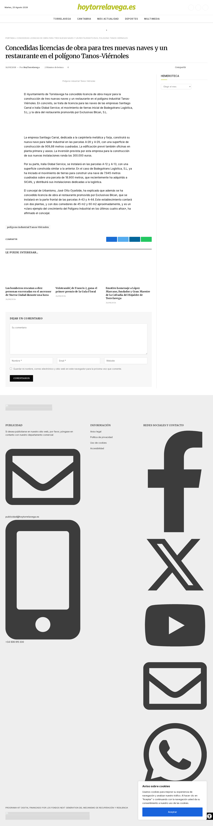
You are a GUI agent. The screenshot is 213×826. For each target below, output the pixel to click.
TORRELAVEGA (62, 18)
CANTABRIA (84, 18)
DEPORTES (131, 18)
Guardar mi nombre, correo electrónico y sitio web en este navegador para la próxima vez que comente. (67, 368)
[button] (209, 816)
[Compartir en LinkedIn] (200, 67)
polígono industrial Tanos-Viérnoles (28, 227)
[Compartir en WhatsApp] (205, 67)
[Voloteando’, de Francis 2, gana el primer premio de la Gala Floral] (79, 271)
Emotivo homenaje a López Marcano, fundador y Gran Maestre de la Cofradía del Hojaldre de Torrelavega (128, 293)
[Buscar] (207, 18)
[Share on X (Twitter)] (195, 67)
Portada (10, 38)
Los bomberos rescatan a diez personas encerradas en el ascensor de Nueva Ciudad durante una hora (28, 291)
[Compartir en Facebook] (190, 67)
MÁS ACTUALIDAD (108, 18)
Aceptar (172, 812)
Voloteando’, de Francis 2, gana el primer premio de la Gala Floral (76, 289)
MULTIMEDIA (152, 18)
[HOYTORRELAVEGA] (106, 7)
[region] (172, 800)
